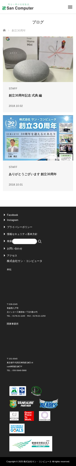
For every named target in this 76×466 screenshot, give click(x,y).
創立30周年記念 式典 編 (25, 95)
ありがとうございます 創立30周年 (33, 174)
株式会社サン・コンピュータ (37, 461)
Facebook (12, 214)
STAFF (13, 88)
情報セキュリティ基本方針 (22, 234)
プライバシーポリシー (19, 227)
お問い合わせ (14, 248)
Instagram (12, 220)
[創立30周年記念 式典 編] (38, 59)
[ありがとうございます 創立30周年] (38, 138)
